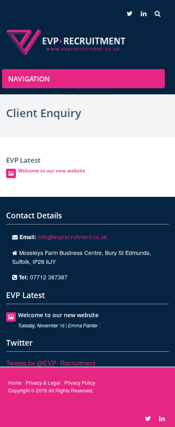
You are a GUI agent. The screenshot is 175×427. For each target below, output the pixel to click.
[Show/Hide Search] (160, 13)
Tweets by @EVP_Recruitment (50, 363)
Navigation (29, 78)
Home (15, 382)
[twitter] (127, 13)
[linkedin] (144, 13)
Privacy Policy (79, 382)
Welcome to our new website (51, 170)
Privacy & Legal (43, 382)
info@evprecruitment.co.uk (72, 237)
